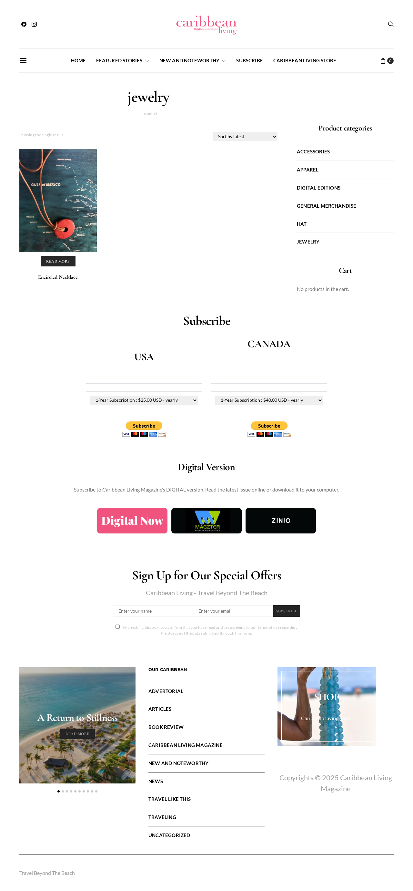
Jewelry (308, 241)
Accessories (313, 151)
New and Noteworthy (189, 60)
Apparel (307, 169)
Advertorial (165, 691)
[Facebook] (23, 24)
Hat (302, 224)
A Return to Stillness (77, 717)
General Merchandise (327, 206)
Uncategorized (169, 835)
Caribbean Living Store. (326, 718)
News (155, 781)
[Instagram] (34, 24)
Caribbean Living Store (304, 60)
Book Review (166, 727)
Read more (58, 261)
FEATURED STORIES (119, 60)
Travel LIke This (169, 799)
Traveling (162, 817)
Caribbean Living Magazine (185, 745)
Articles (160, 709)
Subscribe (249, 60)
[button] (58, 791)
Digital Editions (318, 188)
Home (78, 60)
